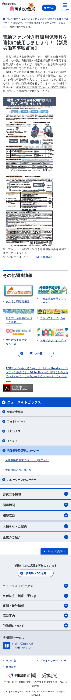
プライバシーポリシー (53, 660)
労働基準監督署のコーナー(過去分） (27, 460)
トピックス (13, 431)
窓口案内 (9, 615)
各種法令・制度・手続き (19, 596)
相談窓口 (9, 515)
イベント (12, 440)
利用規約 (11, 666)
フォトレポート (16, 421)
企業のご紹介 (12, 537)
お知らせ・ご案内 (15, 526)
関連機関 (9, 505)
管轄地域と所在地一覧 (18, 469)
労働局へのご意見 (36, 573)
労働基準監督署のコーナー (23, 450)
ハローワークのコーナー (21, 479)
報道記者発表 (15, 411)
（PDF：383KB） (42, 256)
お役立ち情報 (12, 494)
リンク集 (11, 660)
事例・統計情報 (13, 605)
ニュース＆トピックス (18, 586)
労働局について (13, 625)
